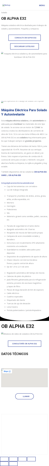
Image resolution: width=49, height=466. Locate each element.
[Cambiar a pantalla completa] (13, 459)
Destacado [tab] (21, 183)
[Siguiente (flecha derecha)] (13, 463)
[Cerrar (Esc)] (31, 459)
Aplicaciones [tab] (12, 183)
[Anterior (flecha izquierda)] (4, 463)
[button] (24, 334)
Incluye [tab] (4, 183)
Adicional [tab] (30, 183)
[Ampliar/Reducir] (4, 459)
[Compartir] (22, 459)
